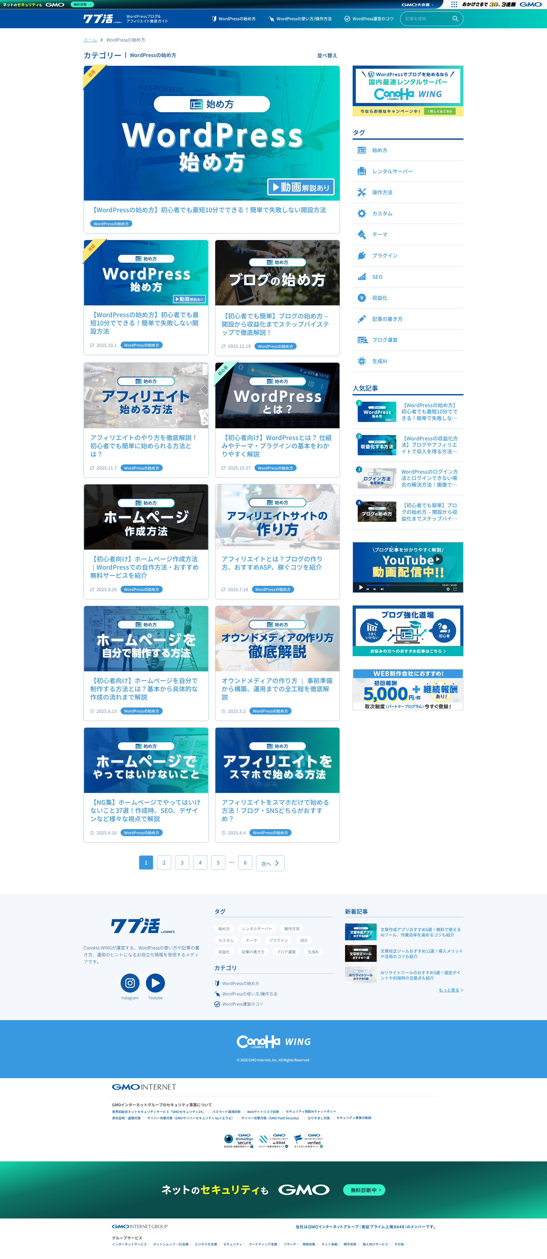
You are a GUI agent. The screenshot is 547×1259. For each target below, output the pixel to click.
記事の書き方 (253, 951)
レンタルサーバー (257, 928)
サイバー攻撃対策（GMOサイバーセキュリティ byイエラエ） (191, 1117)
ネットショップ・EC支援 (171, 1244)
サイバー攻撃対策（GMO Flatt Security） (271, 1117)
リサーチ (290, 1244)
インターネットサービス (129, 1244)
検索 (455, 19)
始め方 (224, 928)
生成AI (313, 951)
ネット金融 (329, 1244)
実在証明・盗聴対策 (126, 1117)
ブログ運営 (286, 951)
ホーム (90, 39)
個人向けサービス (375, 1244)
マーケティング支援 (263, 1244)
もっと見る (449, 990)
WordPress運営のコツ (373, 19)
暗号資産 (350, 1244)
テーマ (251, 940)
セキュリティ (232, 1244)
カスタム (226, 940)
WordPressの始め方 (237, 19)
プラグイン (278, 940)
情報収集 (309, 1244)
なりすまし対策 (319, 1117)
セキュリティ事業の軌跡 (353, 1117)
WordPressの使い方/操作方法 (304, 19)
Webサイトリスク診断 (263, 1111)
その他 (399, 1244)
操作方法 (291, 928)
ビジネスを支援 (206, 1244)
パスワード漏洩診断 (226, 1111)
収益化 (224, 951)
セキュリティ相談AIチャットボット (311, 1111)
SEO (303, 940)
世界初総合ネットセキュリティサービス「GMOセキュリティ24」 (158, 1111)
